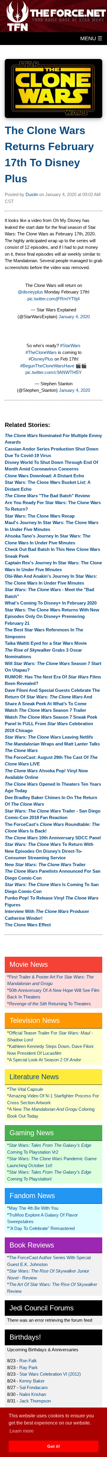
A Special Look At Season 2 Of (45, 1059)
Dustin (32, 194)
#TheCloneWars (41, 352)
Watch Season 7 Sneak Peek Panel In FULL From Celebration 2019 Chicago (51, 723)
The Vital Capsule (26, 1089)
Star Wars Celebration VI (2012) (50, 1374)
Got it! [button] (53, 1446)
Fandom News (32, 1196)
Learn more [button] (22, 1430)
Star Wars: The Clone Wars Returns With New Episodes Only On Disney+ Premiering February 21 (52, 616)
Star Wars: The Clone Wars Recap (40, 515)
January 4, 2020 (74, 316)
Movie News (29, 964)
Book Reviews (32, 1245)
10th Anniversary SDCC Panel (53, 837)
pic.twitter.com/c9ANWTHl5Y (53, 372)
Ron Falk (28, 1360)
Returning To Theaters (50, 1003)
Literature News (34, 1077)
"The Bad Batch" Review (47, 495)
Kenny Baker (32, 1380)
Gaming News (32, 1133)
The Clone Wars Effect (28, 924)
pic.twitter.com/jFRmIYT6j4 (53, 298)
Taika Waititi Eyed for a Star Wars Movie (46, 643)
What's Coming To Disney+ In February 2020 (51, 602)
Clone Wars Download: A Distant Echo (44, 475)
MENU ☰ (91, 38)
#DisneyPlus (41, 358)
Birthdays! (25, 1337)
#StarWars (70, 345)
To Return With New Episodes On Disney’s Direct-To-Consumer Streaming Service (49, 851)
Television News (35, 1020)
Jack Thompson (35, 1400)
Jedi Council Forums (42, 1308)
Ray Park (28, 1367)
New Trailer (45, 864)
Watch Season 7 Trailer (45, 710)
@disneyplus (30, 291)
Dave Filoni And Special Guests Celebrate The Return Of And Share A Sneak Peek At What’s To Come (52, 697)
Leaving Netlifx (49, 737)
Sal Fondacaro (33, 1387)
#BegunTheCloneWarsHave (47, 365)
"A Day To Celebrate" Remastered (42, 1228)
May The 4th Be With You (33, 1208)
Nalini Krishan (32, 1394)
